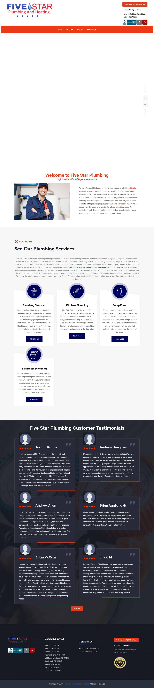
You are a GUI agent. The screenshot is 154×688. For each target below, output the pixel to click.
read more (34, 339)
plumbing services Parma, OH (121, 204)
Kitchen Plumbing (77, 305)
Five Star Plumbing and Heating (76, 684)
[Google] (139, 22)
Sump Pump (120, 305)
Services (69, 29)
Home (60, 29)
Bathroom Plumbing (34, 368)
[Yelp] (144, 22)
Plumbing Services (34, 305)
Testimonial (91, 29)
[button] (70, 29)
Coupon (80, 29)
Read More (77, 336)
